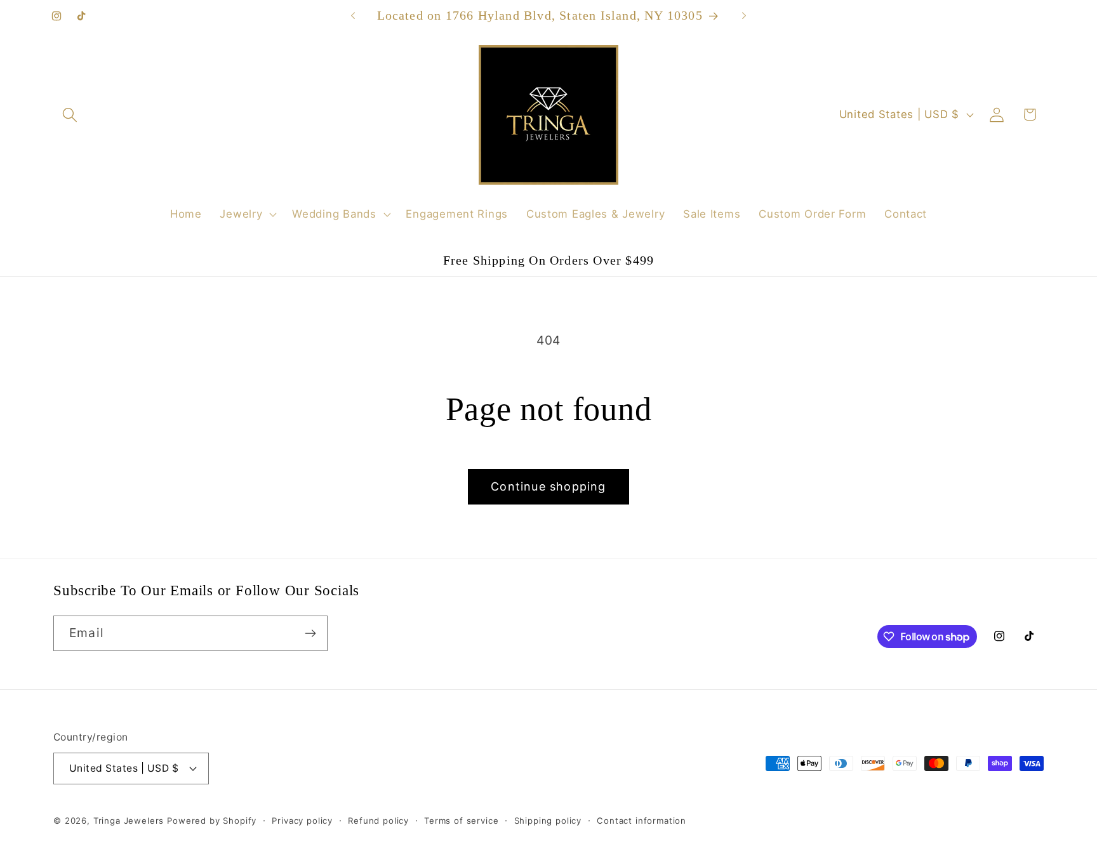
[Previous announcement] (353, 15)
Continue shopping (548, 486)
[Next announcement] (744, 15)
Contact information (641, 820)
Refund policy (378, 820)
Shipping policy (548, 820)
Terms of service (461, 820)
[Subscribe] (310, 633)
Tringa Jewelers (128, 820)
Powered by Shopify (211, 820)
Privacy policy (302, 820)
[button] (70, 114)
